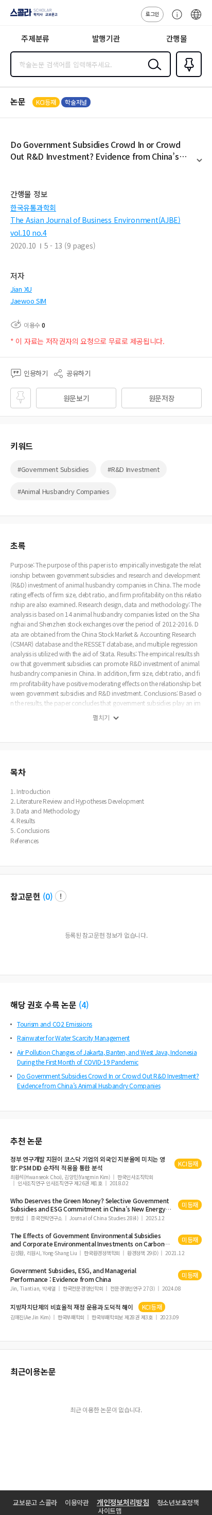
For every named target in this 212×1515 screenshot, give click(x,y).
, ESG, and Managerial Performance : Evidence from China (73, 1274)
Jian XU (21, 289)
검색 (152, 72)
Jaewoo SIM (28, 301)
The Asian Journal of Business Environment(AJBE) (95, 220)
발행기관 (106, 38)
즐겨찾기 (187, 76)
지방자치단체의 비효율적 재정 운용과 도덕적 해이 (71, 1307)
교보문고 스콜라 (35, 1502)
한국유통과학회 (33, 207)
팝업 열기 (60, 896)
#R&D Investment (134, 469)
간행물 (176, 38)
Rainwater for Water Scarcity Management (73, 1037)
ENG (196, 19)
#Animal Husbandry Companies (63, 491)
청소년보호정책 (178, 1502)
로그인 (152, 13)
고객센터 (174, 19)
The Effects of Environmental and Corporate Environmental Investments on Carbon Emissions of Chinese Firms (87, 1240)
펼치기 (199, 164)
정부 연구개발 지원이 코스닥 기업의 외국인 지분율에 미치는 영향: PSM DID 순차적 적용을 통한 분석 (87, 1163)
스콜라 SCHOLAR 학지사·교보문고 (32, 15)
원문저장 (162, 398)
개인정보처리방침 (123, 1502)
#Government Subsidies (53, 469)
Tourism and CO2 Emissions (54, 1023)
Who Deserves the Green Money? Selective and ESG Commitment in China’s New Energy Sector (89, 1205)
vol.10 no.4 (28, 233)
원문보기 (76, 398)
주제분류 (35, 38)
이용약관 (77, 1502)
